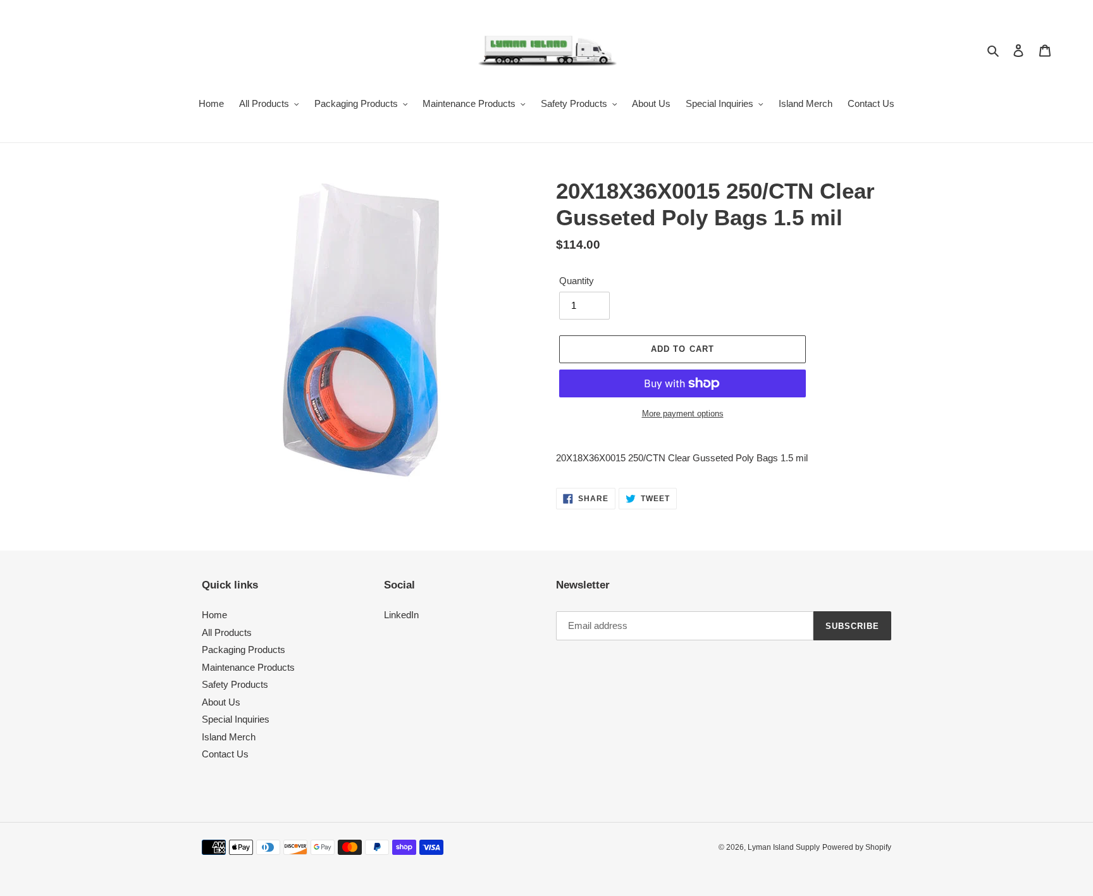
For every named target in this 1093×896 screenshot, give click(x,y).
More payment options (683, 413)
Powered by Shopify (856, 847)
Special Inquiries (235, 719)
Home (214, 614)
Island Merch (229, 736)
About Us (221, 702)
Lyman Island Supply (784, 847)
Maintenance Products (248, 667)
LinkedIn (401, 614)
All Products (227, 632)
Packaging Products (243, 649)
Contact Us (225, 754)
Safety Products (235, 684)
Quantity (576, 280)
